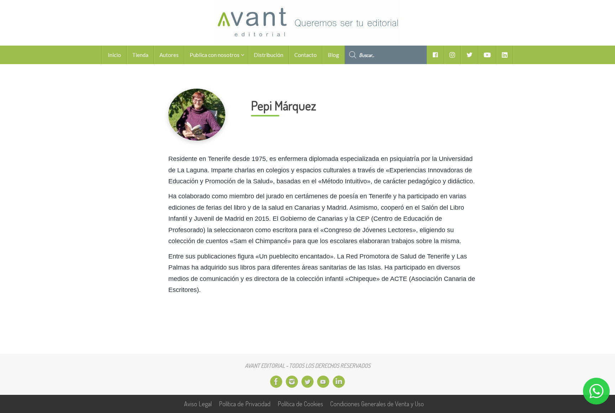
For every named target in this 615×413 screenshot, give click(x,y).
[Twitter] (307, 382)
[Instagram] (292, 382)
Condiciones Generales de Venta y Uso (377, 404)
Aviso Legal (198, 404)
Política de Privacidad (244, 404)
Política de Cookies (300, 404)
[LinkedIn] (339, 382)
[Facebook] (276, 382)
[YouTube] (323, 382)
